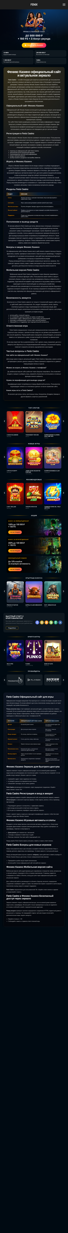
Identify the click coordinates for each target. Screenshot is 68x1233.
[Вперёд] (63, 421)
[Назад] (4, 421)
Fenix (34, 4)
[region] (34, 424)
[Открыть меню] (64, 5)
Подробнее (12, 628)
